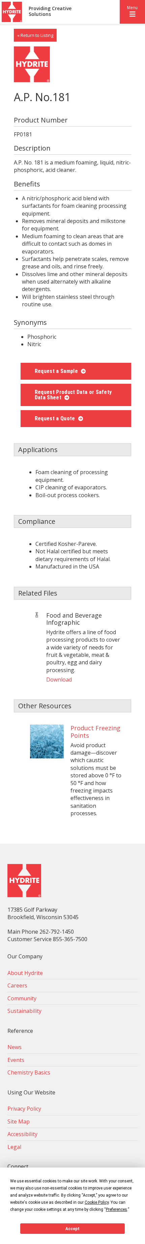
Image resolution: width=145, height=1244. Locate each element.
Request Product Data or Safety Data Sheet (73, 395)
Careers (17, 985)
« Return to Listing (35, 35)
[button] (132, 12)
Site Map (18, 1121)
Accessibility (22, 1134)
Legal (14, 1147)
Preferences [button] (116, 1209)
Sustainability (24, 1011)
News (14, 1047)
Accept (72, 1228)
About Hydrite (25, 973)
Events (15, 1060)
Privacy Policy (24, 1108)
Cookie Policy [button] (97, 1202)
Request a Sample (57, 371)
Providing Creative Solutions (50, 11)
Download (59, 679)
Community (21, 998)
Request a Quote (56, 418)
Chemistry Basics (28, 1072)
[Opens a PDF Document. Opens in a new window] (36, 615)
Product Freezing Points (95, 731)
